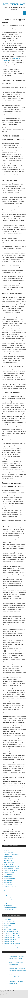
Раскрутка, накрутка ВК (10, 939)
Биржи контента (8, 919)
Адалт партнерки (8, 874)
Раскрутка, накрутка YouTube (12, 937)
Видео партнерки (8, 893)
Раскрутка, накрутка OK (10, 941)
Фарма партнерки (8, 864)
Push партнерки (8, 880)
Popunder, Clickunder (9, 878)
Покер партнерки (8, 905)
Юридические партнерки (10, 891)
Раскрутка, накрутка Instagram (12, 933)
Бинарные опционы (9, 895)
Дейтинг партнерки (9, 872)
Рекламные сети (8, 858)
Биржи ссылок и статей (10, 921)
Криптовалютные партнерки (11, 868)
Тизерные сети (8, 860)
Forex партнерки (8, 876)
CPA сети (6, 850)
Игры (5, 901)
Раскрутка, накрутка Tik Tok (11, 935)
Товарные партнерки (9, 862)
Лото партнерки (8, 897)
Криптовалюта (7, 925)
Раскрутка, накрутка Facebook (12, 943)
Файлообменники (8, 909)
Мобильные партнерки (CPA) (11, 866)
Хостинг (6, 927)
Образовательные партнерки (11, 854)
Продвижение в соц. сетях (11, 931)
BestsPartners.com (14, 4)
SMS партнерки (8, 882)
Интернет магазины (9, 903)
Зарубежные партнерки (10, 886)
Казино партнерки (8, 852)
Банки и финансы (8, 884)
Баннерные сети (8, 889)
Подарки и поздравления (10, 899)
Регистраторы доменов (10, 929)
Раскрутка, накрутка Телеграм (12, 945)
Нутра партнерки (8, 856)
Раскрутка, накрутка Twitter (11, 948)
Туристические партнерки (10, 907)
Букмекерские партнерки (10, 870)
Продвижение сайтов (9, 923)
